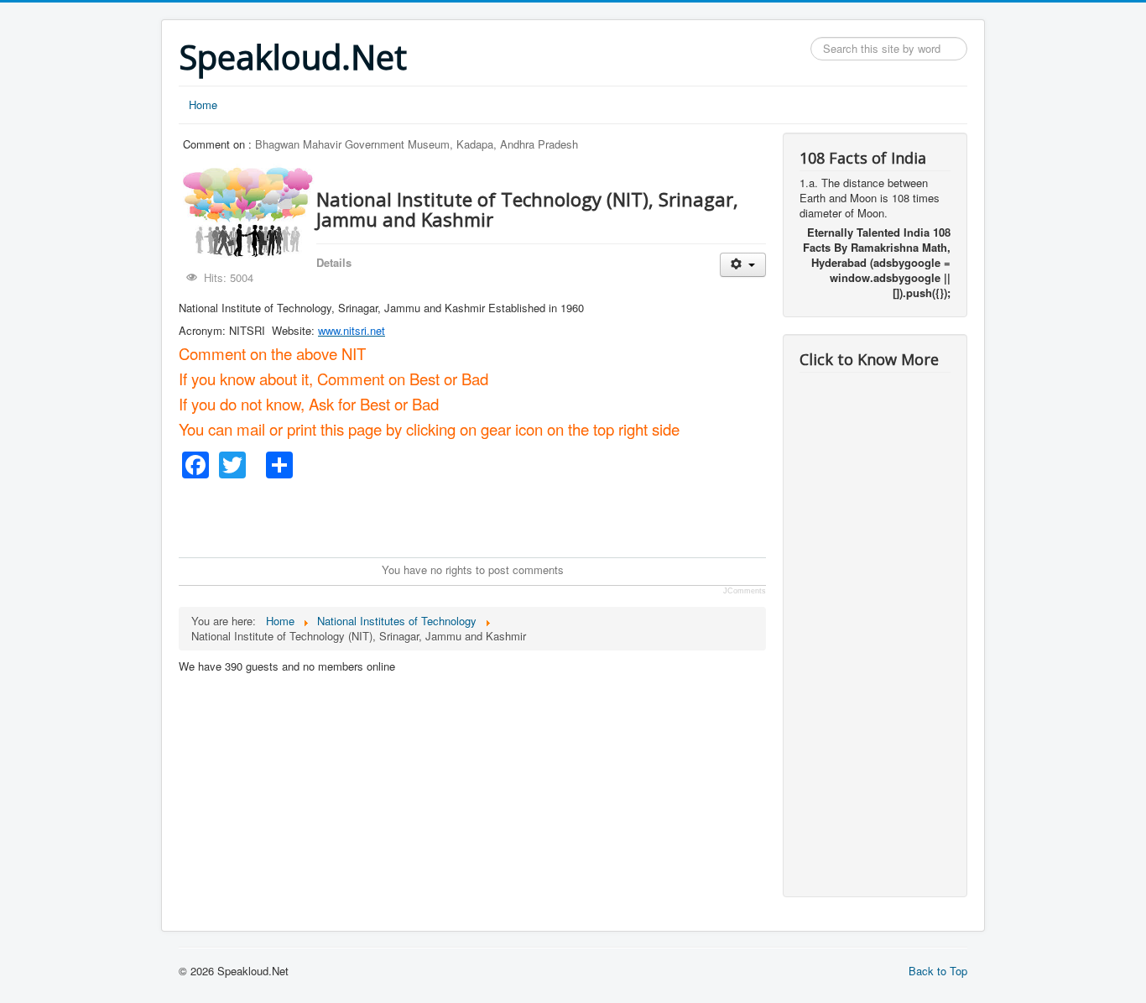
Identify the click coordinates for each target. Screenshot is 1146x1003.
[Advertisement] (484, 516)
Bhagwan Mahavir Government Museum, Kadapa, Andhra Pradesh (416, 144)
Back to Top (938, 971)
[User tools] (743, 265)
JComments (744, 591)
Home (203, 104)
